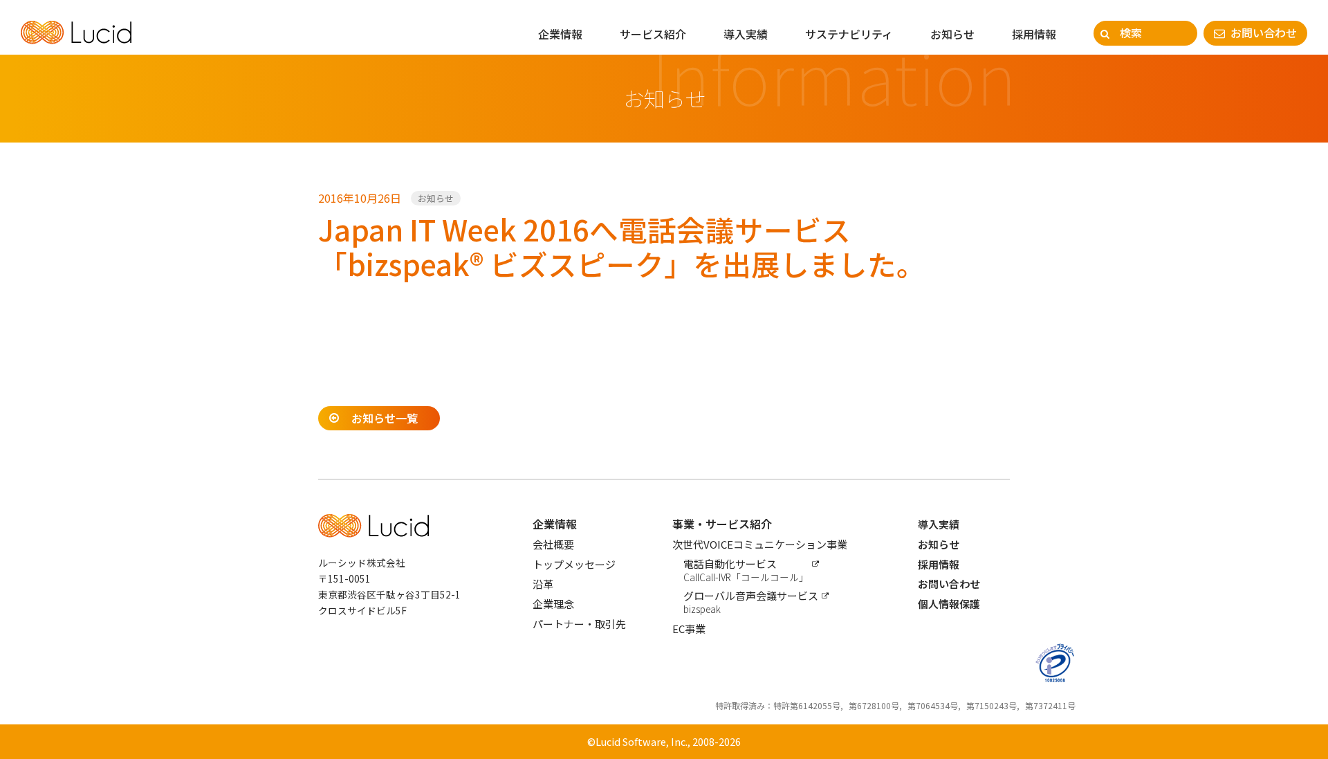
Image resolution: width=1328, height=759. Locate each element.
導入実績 (745, 34)
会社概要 (553, 544)
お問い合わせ (1263, 32)
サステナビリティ (849, 34)
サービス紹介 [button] (653, 34)
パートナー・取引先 (579, 623)
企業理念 (553, 603)
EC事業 (689, 628)
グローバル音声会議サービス (750, 602)
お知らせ (952, 34)
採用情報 (1034, 34)
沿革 (543, 583)
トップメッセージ (574, 564)
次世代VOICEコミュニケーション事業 (759, 544)
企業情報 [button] (560, 34)
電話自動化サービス (746, 570)
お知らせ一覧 (384, 418)
